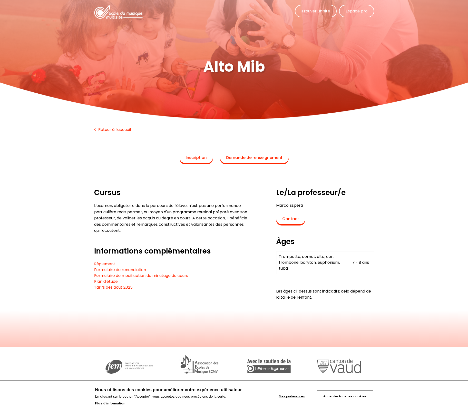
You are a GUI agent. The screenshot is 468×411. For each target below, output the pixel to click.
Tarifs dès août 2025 (113, 287)
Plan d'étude (106, 281)
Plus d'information (110, 403)
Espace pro (357, 11)
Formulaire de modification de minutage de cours (141, 275)
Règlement (104, 264)
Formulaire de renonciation (120, 270)
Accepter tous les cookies (345, 396)
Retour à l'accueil (114, 129)
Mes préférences (292, 396)
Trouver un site (316, 11)
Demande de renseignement (254, 157)
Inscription (196, 157)
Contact (290, 219)
